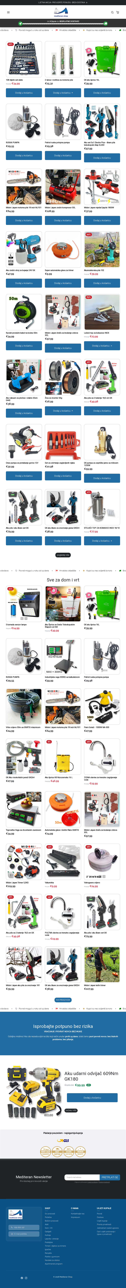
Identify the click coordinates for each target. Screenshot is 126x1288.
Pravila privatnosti (104, 1182)
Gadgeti (48, 1232)
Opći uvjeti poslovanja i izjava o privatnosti (106, 1233)
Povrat (99, 1214)
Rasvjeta (48, 1253)
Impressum (75, 1217)
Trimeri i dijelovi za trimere (55, 1246)
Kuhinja (48, 1235)
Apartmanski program (54, 1264)
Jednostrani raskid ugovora (108, 1228)
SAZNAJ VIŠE (71, 1110)
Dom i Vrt (48, 1228)
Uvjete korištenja (92, 1182)
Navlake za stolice (52, 1260)
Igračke (48, 1249)
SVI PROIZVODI (63, 1000)
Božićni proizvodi (51, 1221)
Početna (48, 1217)
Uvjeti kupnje (102, 1221)
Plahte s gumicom (52, 1257)
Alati (46, 1224)
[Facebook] (22, 1278)
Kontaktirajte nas (77, 1214)
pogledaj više (63, 555)
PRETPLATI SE (110, 1177)
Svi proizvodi (50, 1214)
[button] (8, 12)
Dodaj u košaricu (24, 92)
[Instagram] (26, 1278)
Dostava (100, 1217)
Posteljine (49, 1242)
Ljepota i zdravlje (52, 1239)
